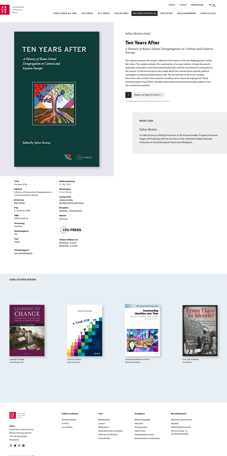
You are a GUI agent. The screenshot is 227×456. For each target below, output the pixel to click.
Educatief (166, 14)
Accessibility (67, 427)
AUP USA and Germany (108, 435)
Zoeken (172, 5)
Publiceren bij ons (65, 14)
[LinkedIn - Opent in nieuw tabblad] (24, 447)
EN (210, 5)
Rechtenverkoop (69, 420)
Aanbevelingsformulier (181, 427)
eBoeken (175, 424)
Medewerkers (104, 420)
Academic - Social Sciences (70, 211)
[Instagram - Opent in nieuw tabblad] (20, 447)
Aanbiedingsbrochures (144, 435)
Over (100, 414)
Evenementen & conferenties (147, 438)
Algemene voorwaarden (181, 420)
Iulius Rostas (148, 129)
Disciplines (121, 14)
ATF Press (104, 14)
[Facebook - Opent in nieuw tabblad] (11, 447)
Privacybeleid (104, 438)
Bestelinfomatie (179, 414)
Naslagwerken (186, 14)
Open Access (208, 14)
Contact (183, 5)
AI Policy (65, 424)
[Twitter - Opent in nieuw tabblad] (16, 447)
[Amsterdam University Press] (12, 9)
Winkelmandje (197, 5)
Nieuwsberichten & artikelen (110, 431)
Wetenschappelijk (144, 14)
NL (214, 5)
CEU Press (87, 14)
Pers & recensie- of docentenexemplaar (180, 432)
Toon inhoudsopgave (23, 253)
